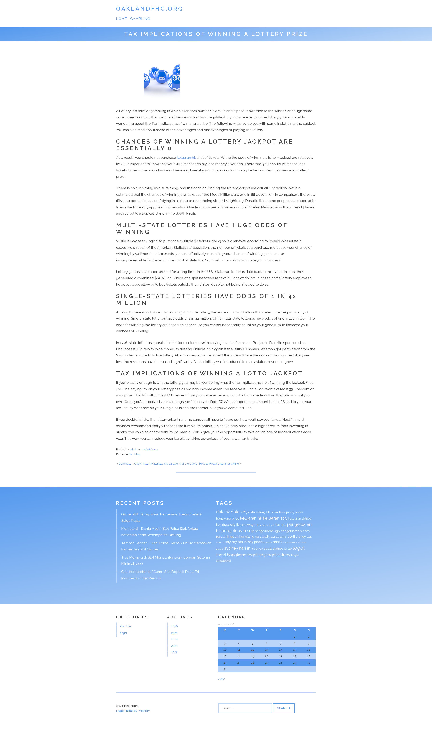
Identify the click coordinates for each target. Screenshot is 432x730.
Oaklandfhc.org (149, 8)
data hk (223, 511)
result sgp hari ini (278, 537)
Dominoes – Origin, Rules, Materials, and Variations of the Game (157, 463)
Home (121, 19)
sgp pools (267, 542)
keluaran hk (186, 157)
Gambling (140, 19)
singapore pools (290, 542)
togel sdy (256, 554)
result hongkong (242, 536)
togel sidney (278, 554)
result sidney (296, 536)
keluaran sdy (275, 518)
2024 (174, 639)
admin (133, 449)
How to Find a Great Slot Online (219, 463)
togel (299, 548)
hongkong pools (291, 512)
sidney (277, 542)
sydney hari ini (237, 548)
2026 (174, 626)
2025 (174, 633)
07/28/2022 (150, 449)
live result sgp (268, 525)
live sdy (280, 525)
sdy (228, 542)
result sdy (262, 536)
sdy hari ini (239, 542)
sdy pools (255, 542)
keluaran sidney (300, 518)
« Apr (221, 679)
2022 (174, 652)
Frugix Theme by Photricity (133, 710)
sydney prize (282, 548)
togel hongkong (231, 554)
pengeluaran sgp (267, 531)
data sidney (256, 512)
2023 (174, 645)
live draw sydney (248, 525)
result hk (222, 536)
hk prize (272, 512)
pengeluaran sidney (295, 531)
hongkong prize (227, 518)
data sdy (239, 511)
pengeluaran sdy (237, 530)
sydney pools (262, 548)
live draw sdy (225, 525)
